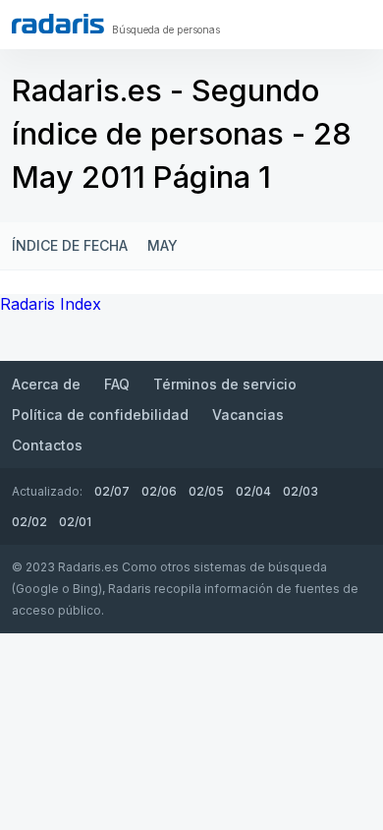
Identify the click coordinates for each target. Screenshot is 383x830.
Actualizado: (47, 491)
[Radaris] (58, 23)
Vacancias (248, 414)
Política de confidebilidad (100, 414)
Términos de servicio (225, 384)
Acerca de (46, 384)
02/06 (159, 491)
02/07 (112, 491)
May (162, 245)
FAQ (117, 384)
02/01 (75, 521)
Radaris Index (50, 304)
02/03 (300, 491)
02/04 (253, 491)
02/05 (206, 491)
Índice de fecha (70, 245)
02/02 (29, 521)
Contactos (47, 445)
